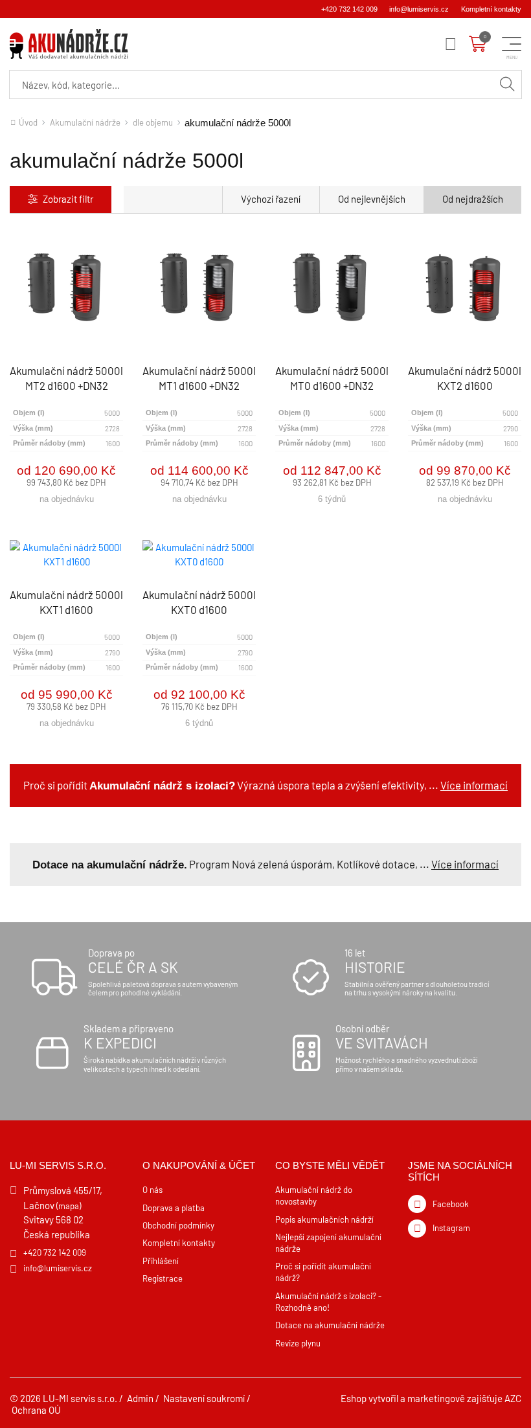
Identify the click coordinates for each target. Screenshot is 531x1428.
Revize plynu (298, 1343)
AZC (512, 1398)
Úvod (28, 123)
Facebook (451, 1204)
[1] (507, 84)
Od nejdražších (472, 199)
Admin (140, 1398)
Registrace (162, 1278)
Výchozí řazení (270, 199)
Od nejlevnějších (371, 199)
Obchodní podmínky (178, 1225)
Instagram (451, 1228)
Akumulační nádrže (85, 123)
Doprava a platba (173, 1208)
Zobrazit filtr (68, 199)
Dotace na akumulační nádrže (330, 1325)
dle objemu (153, 123)
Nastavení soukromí (204, 1398)
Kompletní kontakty (491, 9)
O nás (152, 1189)
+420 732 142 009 (349, 9)
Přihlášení (160, 1261)
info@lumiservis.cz (419, 9)
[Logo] (69, 44)
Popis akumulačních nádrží (324, 1219)
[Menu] (450, 44)
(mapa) (68, 1206)
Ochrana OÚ (36, 1410)
